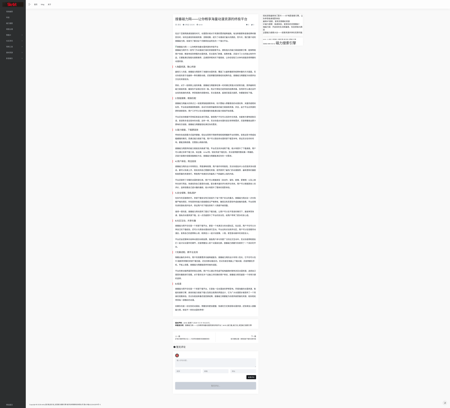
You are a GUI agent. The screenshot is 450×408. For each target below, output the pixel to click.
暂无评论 (181, 347)
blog (42, 4)
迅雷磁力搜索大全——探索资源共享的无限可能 (282, 32)
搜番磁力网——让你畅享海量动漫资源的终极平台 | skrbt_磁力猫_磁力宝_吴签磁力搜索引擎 (218, 325)
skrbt (200, 25)
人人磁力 (269, 39)
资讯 (179, 25)
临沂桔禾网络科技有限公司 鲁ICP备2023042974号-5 (84, 404)
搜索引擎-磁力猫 (283, 39)
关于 (49, 4)
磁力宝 (273, 44)
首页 (35, 4)
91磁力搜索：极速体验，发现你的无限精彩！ (282, 24)
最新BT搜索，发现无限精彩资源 (276, 21)
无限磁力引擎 (292, 39)
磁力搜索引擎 (286, 43)
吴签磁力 (275, 39)
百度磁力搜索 (267, 44)
